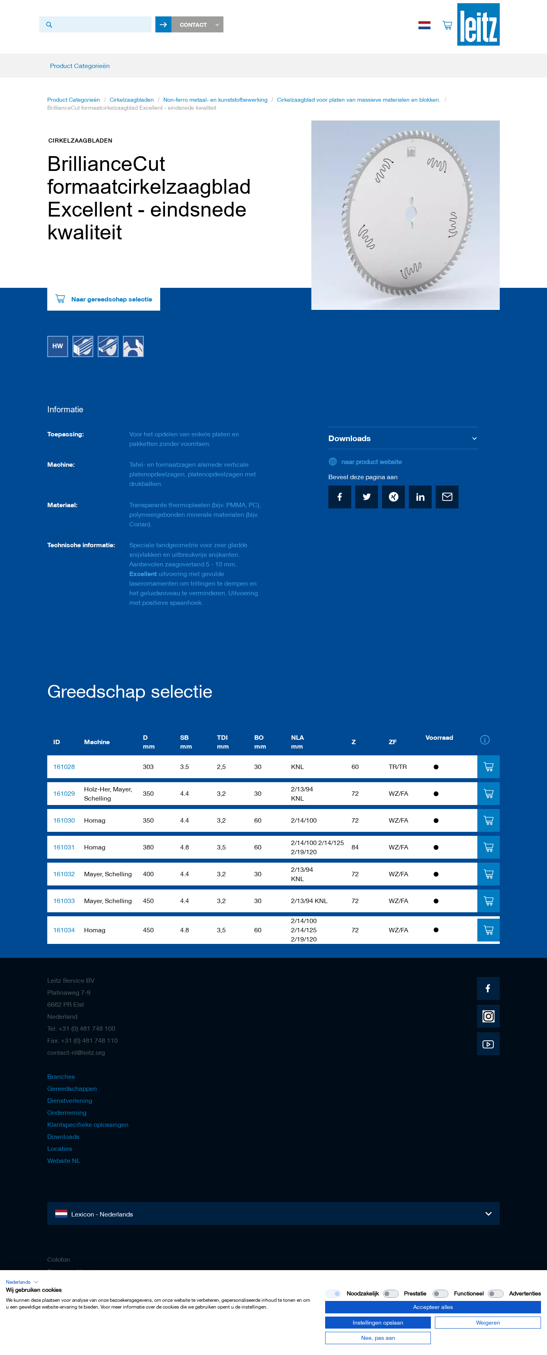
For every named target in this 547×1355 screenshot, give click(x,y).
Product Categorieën (73, 99)
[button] (22, 1282)
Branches (61, 1076)
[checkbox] (391, 1294)
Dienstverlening (69, 1100)
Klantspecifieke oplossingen (88, 1124)
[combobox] (95, 24)
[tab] (488, 766)
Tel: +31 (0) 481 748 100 (81, 1028)
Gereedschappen (72, 1088)
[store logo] (478, 24)
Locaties (59, 1148)
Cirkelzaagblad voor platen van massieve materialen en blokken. (358, 99)
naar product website (372, 461)
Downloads (63, 1136)
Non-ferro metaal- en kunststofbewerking (215, 99)
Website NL (63, 1160)
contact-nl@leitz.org (76, 1052)
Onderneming (66, 1112)
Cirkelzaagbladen (132, 99)
